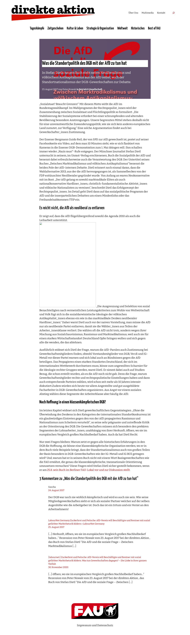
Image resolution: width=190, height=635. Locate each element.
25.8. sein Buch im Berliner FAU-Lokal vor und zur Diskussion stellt (88, 470)
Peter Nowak (69, 89)
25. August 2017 (56, 527)
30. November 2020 (58, 567)
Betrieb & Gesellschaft (90, 89)
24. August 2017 (56, 490)
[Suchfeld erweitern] (173, 12)
